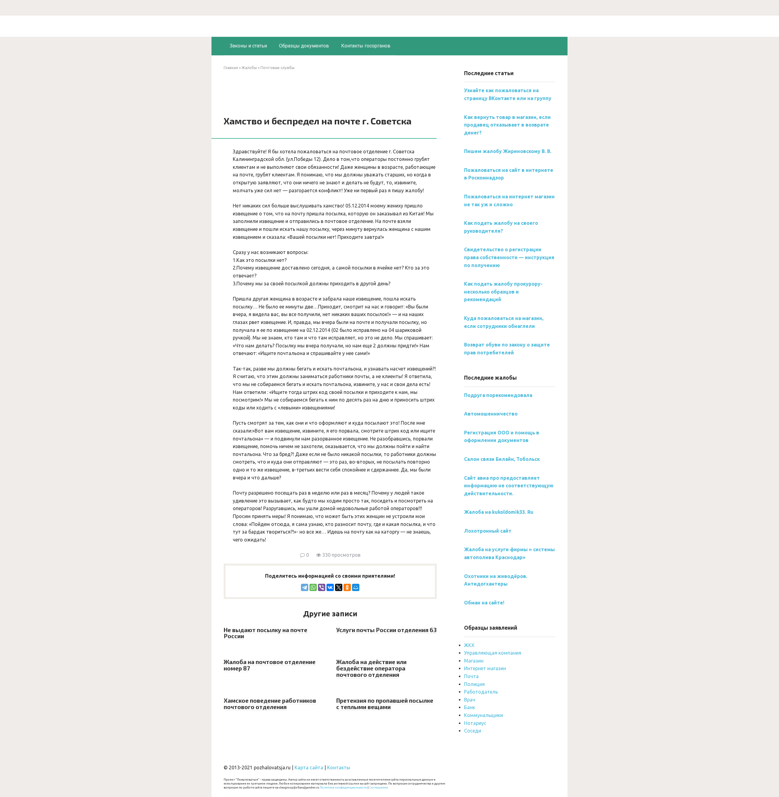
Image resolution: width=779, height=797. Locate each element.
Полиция (474, 684)
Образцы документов (304, 46)
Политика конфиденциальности (343, 787)
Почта (471, 676)
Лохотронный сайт (488, 531)
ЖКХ (469, 645)
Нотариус (475, 723)
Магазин (474, 660)
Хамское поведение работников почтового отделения (270, 703)
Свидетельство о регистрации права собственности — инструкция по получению (509, 257)
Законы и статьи (248, 46)
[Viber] (321, 587)
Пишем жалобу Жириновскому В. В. (507, 151)
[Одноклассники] (347, 587)
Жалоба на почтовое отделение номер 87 (270, 665)
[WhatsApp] (313, 587)
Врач (469, 699)
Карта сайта (309, 767)
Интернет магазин (485, 668)
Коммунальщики (483, 715)
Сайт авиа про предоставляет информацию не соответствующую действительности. (509, 485)
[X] (338, 587)
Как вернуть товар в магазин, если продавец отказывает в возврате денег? (507, 124)
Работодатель (481, 691)
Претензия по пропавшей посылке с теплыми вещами (384, 703)
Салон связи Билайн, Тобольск (502, 459)
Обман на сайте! (484, 602)
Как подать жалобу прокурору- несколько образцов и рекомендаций (503, 291)
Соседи (472, 730)
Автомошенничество (491, 413)
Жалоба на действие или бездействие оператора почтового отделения (371, 668)
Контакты (338, 767)
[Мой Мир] (355, 587)
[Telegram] (304, 587)
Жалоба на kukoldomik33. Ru (498, 512)
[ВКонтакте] (330, 587)
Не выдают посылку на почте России (265, 633)
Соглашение (378, 787)
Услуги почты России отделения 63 (386, 629)
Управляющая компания (492, 653)
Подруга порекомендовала (498, 395)
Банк (469, 707)
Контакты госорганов (365, 46)
